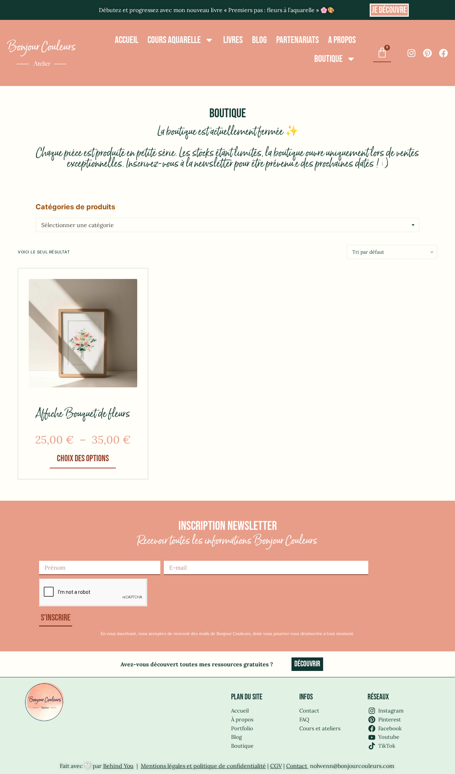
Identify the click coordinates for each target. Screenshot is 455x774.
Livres (233, 40)
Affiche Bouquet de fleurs (83, 414)
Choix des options (83, 458)
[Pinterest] (427, 53)
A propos (342, 40)
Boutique (328, 59)
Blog (259, 40)
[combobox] (227, 225)
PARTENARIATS (297, 40)
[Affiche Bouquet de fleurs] (83, 333)
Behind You (118, 765)
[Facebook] (443, 53)
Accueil (126, 40)
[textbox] (227, 225)
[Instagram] (411, 53)
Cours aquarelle (174, 40)
